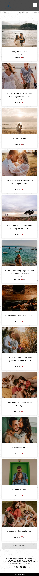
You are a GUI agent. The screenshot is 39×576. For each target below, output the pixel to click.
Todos (6, 12)
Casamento (22, 12)
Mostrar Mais (19, 545)
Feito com (19, 574)
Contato (27, 563)
